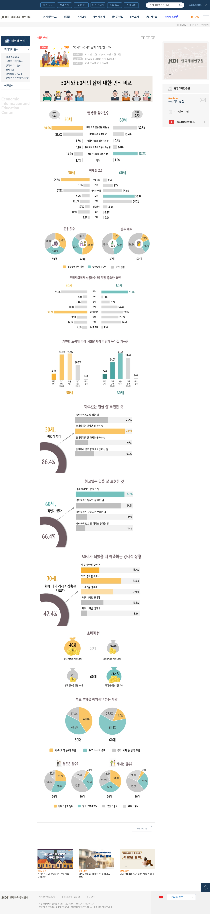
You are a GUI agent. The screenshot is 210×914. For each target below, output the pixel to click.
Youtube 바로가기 (186, 122)
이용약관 (90, 897)
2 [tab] (172, 74)
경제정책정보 (49, 16)
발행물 (66, 16)
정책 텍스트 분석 (13, 65)
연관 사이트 (151, 16)
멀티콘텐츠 (117, 16)
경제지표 (10, 69)
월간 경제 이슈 (12, 57)
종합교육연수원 (182, 88)
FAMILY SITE (177, 897)
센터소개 (134, 16)
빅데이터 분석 (11, 49)
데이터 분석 (99, 16)
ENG (197, 17)
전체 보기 (197, 5)
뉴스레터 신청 (176, 100)
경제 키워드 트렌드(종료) (17, 78)
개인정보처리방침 (47, 897)
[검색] (165, 5)
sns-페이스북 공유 (148, 38)
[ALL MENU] (206, 17)
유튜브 (161, 897)
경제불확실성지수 (14, 74)
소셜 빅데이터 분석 (14, 61)
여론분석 (204, 25)
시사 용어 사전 (181, 111)
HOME (183, 25)
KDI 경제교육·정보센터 (16, 17)
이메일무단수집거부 (70, 897)
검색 (180, 5)
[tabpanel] (185, 61)
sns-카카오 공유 (143, 38)
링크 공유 (153, 38)
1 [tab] (169, 74)
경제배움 (171, 17)
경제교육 (81, 16)
